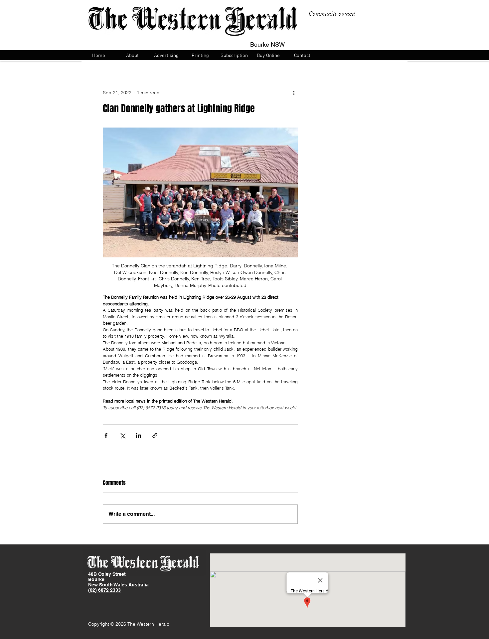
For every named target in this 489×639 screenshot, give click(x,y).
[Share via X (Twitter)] (122, 435)
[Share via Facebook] (106, 435)
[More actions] (294, 93)
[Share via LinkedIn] (138, 435)
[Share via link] (155, 435)
